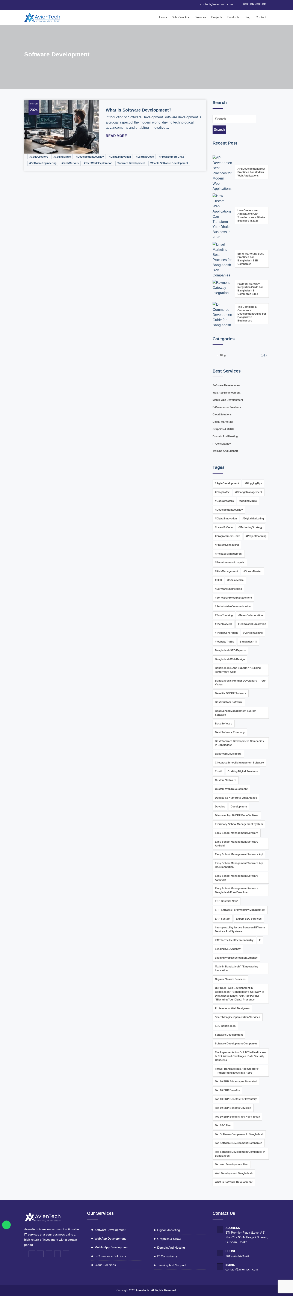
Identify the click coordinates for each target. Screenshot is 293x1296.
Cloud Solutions (222, 414)
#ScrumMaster (252, 571)
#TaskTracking (224, 615)
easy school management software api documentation (239, 865)
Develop (220, 806)
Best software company (230, 732)
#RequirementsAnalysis (230, 562)
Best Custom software (229, 702)
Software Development (131, 163)
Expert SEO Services (249, 918)
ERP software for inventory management (240, 909)
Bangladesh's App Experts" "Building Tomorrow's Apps (238, 670)
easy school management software (236, 832)
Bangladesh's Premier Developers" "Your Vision (240, 682)
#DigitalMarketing (253, 518)
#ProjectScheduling (227, 544)
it (260, 940)
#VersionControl (253, 632)
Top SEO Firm (223, 1125)
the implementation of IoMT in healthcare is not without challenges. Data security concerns (240, 1056)
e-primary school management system (239, 824)
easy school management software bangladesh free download (236, 890)
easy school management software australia (236, 877)
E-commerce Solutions (227, 407)
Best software (223, 723)
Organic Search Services (230, 979)
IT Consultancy (222, 443)
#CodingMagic (62, 156)
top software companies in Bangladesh (239, 1134)
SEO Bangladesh (225, 1025)
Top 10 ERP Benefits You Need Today (237, 1116)
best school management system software (235, 712)
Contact (261, 17)
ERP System (222, 918)
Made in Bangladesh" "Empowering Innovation (236, 968)
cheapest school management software (239, 762)
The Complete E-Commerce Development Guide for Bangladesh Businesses (251, 313)
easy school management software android (236, 843)
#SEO (218, 580)
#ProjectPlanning (256, 536)
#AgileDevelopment (227, 483)
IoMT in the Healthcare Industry (234, 940)
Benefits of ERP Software (230, 693)
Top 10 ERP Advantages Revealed (236, 1081)
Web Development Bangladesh (233, 1173)
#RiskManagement (226, 571)
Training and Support (225, 451)
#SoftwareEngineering (42, 163)
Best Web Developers (228, 753)
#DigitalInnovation (120, 156)
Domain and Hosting (225, 436)
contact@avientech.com (241, 1269)
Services (200, 17)
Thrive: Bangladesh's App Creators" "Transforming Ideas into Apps (237, 1070)
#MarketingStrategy (250, 527)
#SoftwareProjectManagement (233, 597)
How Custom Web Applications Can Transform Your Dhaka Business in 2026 (251, 215)
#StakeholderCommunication (233, 606)
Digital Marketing (223, 421)
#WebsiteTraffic (224, 641)
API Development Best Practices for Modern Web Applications (251, 172)
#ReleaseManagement (228, 553)
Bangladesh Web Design (230, 659)
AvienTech (142, 1290)
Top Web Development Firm (231, 1164)
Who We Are (180, 17)
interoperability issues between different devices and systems (240, 929)
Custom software (225, 780)
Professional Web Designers (232, 1008)
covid (218, 771)
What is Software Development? (138, 110)
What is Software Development (169, 163)
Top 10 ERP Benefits (227, 1090)
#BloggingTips (253, 483)
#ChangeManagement (248, 492)
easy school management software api (239, 854)
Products (233, 17)
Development (239, 806)
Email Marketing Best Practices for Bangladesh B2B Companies (250, 259)
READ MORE (117, 136)
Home (163, 17)
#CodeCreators (38, 156)
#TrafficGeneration (226, 632)
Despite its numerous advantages (236, 797)
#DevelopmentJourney (90, 156)
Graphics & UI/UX (223, 429)
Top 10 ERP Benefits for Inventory (236, 1099)
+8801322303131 (237, 1255)
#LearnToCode (145, 156)
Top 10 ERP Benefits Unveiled (233, 1107)
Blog (248, 17)
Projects (216, 17)
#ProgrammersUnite (171, 156)
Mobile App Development (228, 399)
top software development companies (238, 1143)
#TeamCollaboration (250, 615)
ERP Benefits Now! (226, 901)
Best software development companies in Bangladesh (239, 743)
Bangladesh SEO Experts (230, 650)
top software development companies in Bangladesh (240, 1153)
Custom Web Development (231, 789)
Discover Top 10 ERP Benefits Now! (236, 815)
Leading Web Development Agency (236, 957)
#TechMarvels (70, 163)
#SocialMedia (235, 580)
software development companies (236, 1043)
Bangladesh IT (248, 641)
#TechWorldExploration (98, 163)
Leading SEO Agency (228, 949)
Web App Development (226, 392)
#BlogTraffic (222, 492)
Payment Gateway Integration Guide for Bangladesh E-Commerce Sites (250, 289)
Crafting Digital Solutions (243, 771)
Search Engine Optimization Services (237, 1017)
